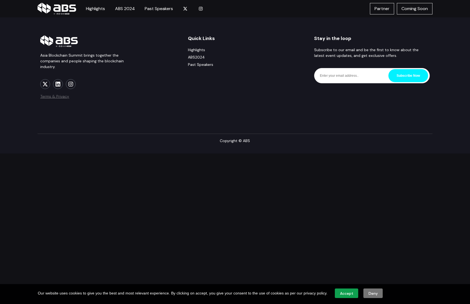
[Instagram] (71, 84)
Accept (346, 293)
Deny (373, 293)
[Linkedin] (58, 84)
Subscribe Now (408, 76)
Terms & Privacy (54, 96)
